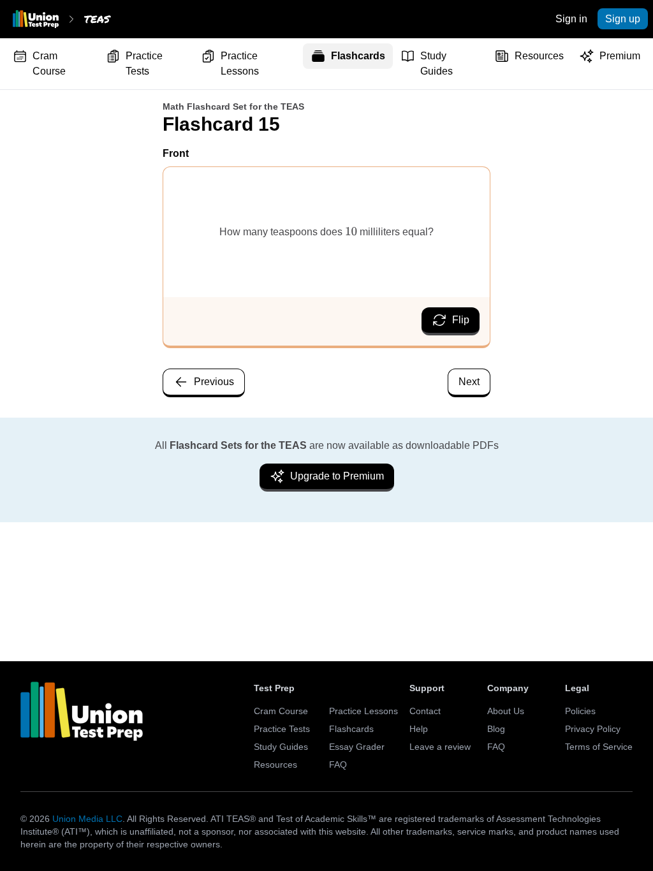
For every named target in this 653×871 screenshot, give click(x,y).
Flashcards (358, 55)
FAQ (338, 764)
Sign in (571, 18)
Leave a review (440, 747)
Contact (425, 711)
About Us (505, 711)
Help (418, 729)
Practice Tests (144, 63)
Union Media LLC (87, 819)
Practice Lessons (240, 63)
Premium (619, 55)
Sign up (622, 18)
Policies (580, 711)
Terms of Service (599, 747)
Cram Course (49, 63)
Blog (496, 729)
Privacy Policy (592, 729)
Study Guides (436, 63)
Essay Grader (357, 747)
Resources (539, 55)
